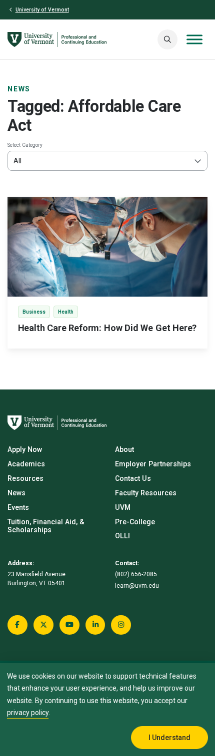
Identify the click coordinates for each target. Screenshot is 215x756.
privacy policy (27, 713)
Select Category (25, 145)
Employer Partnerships (153, 464)
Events (18, 507)
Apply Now (25, 449)
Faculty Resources (145, 493)
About (124, 449)
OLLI (122, 536)
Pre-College (135, 522)
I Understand (169, 738)
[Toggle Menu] (194, 39)
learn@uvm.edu (137, 585)
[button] (168, 39)
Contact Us (133, 478)
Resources (26, 478)
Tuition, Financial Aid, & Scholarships (46, 526)
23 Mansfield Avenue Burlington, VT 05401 (37, 579)
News (19, 89)
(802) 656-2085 (136, 574)
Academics (26, 464)
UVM (122, 507)
